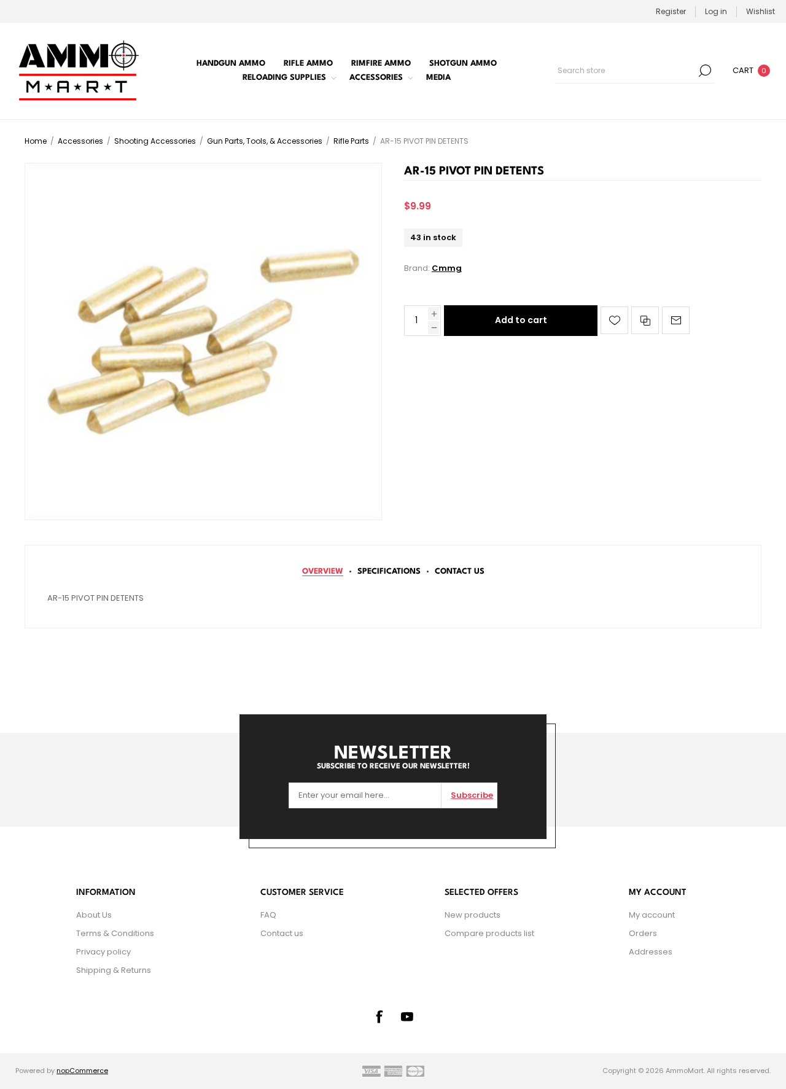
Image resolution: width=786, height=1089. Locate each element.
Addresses (650, 952)
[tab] (322, 572)
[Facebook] (379, 1016)
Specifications (389, 572)
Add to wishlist (614, 320)
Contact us (281, 933)
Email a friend (676, 320)
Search (705, 70)
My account (652, 915)
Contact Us (459, 572)
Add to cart (521, 320)
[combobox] (625, 70)
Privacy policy (103, 952)
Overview (322, 572)
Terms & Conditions (115, 933)
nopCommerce (82, 1070)
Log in (716, 11)
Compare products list (489, 933)
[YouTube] (407, 1016)
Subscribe (472, 795)
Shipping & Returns (113, 970)
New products (472, 915)
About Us (94, 915)
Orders (643, 933)
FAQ (268, 915)
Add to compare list (645, 320)
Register (671, 11)
